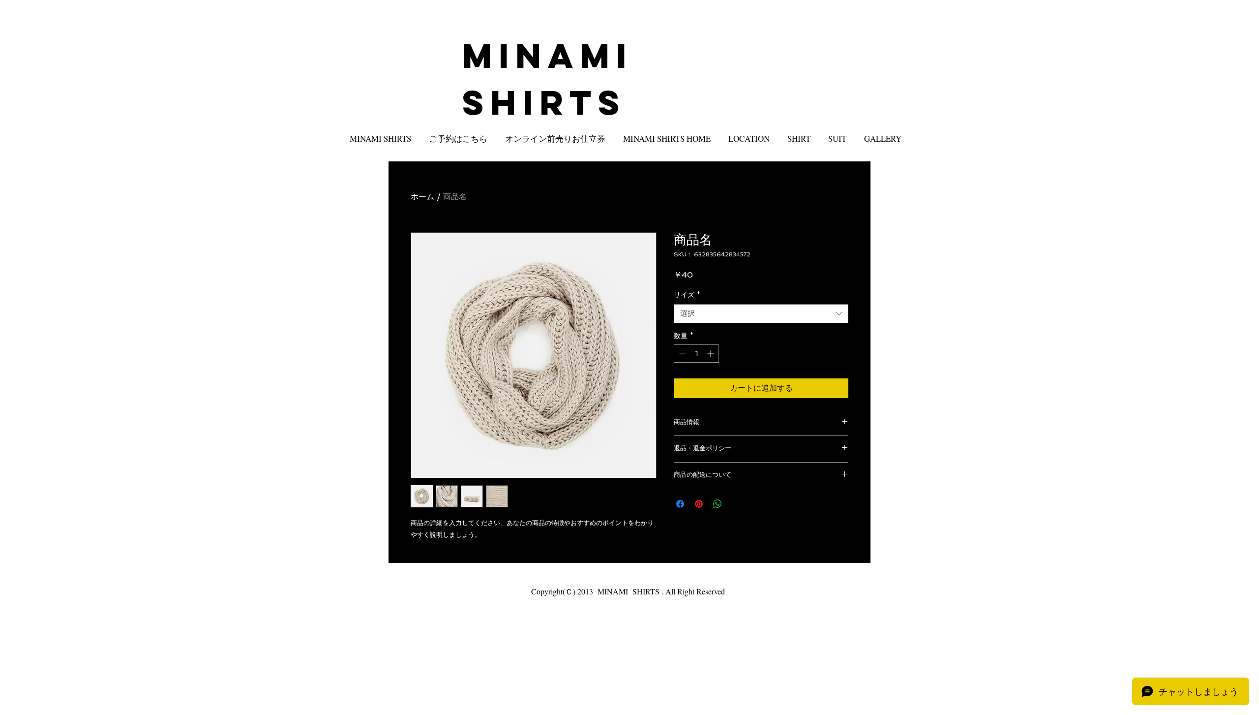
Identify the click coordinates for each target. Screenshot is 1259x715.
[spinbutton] (696, 353)
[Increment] (711, 353)
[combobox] (761, 313)
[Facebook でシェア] (680, 504)
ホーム (422, 196)
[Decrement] (681, 353)
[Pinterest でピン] (699, 504)
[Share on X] (736, 504)
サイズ (687, 295)
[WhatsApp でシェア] (717, 504)
